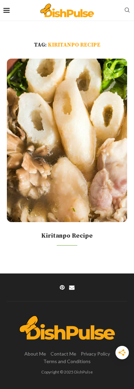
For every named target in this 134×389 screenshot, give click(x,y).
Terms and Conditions (67, 361)
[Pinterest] (62, 287)
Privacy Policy (95, 354)
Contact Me (63, 354)
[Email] (72, 287)
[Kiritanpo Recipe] (67, 140)
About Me (35, 354)
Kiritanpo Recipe (67, 236)
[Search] (127, 10)
